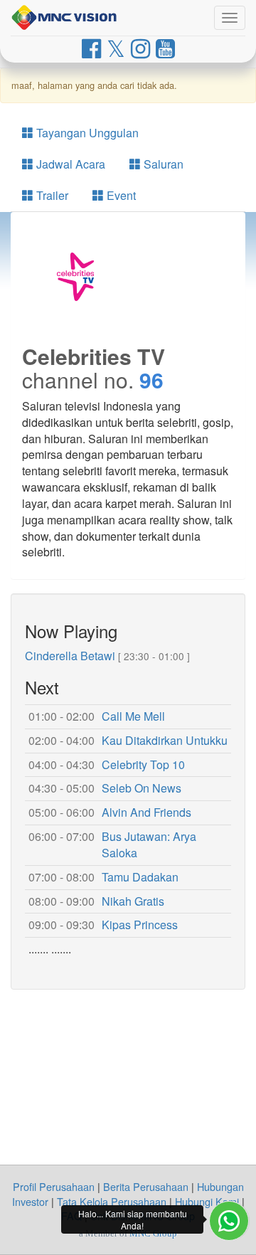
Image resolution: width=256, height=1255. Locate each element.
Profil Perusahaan (54, 1186)
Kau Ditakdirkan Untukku (165, 740)
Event (120, 195)
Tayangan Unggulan (86, 133)
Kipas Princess (140, 924)
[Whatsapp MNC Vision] (229, 1221)
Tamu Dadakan (140, 877)
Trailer (50, 195)
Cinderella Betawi (70, 655)
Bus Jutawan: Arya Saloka (149, 844)
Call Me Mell (133, 716)
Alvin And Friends (146, 812)
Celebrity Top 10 (143, 764)
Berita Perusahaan (145, 1186)
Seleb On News (141, 788)
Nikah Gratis (133, 901)
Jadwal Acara (69, 164)
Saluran (162, 164)
